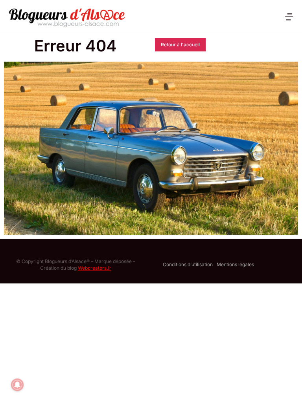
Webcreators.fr (94, 268)
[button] (289, 17)
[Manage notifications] (17, 384)
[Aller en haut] (286, 386)
